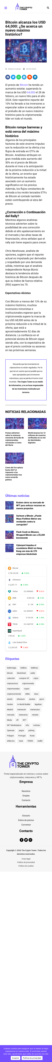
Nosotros (26, 791)
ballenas (34, 668)
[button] (48, 8)
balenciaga (11, 668)
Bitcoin (24, 84)
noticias (36, 725)
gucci (41, 699)
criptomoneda (28, 683)
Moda (9, 720)
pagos (21, 730)
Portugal (21, 736)
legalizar (38, 704)
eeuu (36, 694)
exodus (32, 699)
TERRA (30, 741)
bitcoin (10, 673)
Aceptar (15, 1058)
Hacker (10, 704)
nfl (17, 720)
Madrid (10, 709)
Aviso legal (26, 859)
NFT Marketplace (14, 725)
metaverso (23, 715)
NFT (24, 720)
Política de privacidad (26, 862)
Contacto (26, 800)
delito (27, 694)
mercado (10, 715)
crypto (26, 689)
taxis (21, 741)
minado (35, 715)
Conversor (26, 824)
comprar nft (24, 678)
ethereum (21, 699)
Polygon (10, 736)
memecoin (21, 709)
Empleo (26, 795)
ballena (24, 668)
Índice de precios (26, 820)
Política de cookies (26, 866)
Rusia (32, 736)
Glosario (26, 815)
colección (11, 678)
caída (32, 673)
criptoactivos (12, 683)
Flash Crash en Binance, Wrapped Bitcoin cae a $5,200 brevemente (30, 535)
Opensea (10, 730)
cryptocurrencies (14, 694)
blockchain (21, 673)
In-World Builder (23, 704)
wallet (39, 741)
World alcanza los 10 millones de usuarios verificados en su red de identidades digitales (37, 438)
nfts (27, 725)
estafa (9, 699)
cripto (35, 678)
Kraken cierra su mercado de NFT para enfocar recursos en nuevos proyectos (30, 505)
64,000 (31, 92)
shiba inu (11, 741)
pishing (31, 730)
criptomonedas (13, 689)
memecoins (35, 709)
